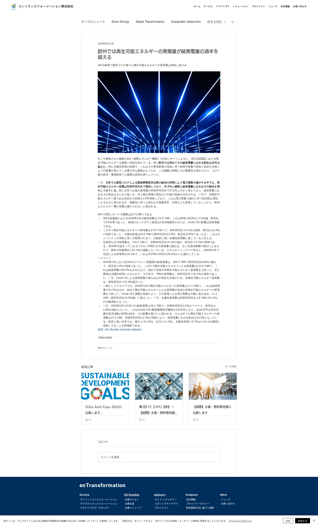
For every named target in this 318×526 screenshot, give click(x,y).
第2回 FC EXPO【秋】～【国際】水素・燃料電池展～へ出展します (158, 410)
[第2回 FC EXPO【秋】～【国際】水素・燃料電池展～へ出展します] (159, 386)
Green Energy (120, 21)
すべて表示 (231, 366)
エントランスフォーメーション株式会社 (46, 6)
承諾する (302, 520)
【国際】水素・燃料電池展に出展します (212, 409)
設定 (288, 520)
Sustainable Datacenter (186, 21)
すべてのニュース (93, 21)
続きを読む (214, 21)
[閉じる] (314, 520)
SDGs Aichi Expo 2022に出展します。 (103, 409)
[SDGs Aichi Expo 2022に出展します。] (105, 386)
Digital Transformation (150, 21)
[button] (208, 6)
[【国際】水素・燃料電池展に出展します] (213, 386)
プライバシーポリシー (240, 520)
